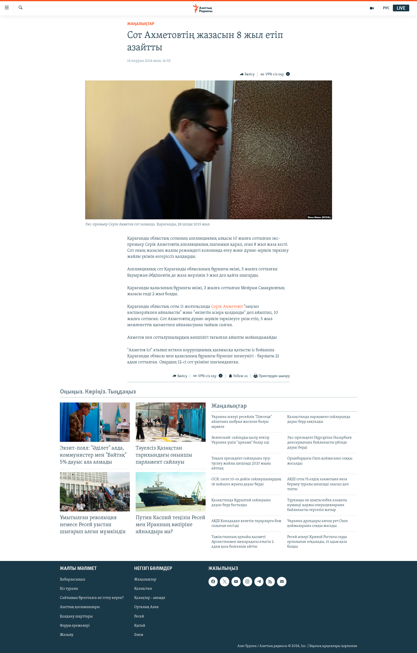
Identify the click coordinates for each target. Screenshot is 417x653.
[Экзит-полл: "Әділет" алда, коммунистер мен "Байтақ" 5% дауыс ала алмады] (95, 422)
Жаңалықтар (145, 579)
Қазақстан (143, 589)
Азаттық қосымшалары (80, 607)
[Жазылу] (281, 581)
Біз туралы (69, 589)
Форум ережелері (75, 625)
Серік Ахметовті (227, 307)
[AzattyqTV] (372, 8)
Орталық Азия (146, 607)
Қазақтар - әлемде (149, 598)
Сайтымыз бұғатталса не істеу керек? (92, 598)
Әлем (138, 635)
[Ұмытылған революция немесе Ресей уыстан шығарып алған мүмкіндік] (95, 491)
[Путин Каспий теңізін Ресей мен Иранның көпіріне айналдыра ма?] (171, 491)
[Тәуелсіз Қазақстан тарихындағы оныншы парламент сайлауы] (171, 422)
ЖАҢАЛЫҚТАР (140, 24)
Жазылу (66, 635)
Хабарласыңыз (72, 579)
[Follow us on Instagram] (247, 581)
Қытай (139, 625)
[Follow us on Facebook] (213, 581)
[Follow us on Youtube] (236, 581)
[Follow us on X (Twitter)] (224, 581)
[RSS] (270, 581)
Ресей (139, 616)
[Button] (247, 74)
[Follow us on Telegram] (259, 581)
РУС (386, 8)
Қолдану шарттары (76, 616)
